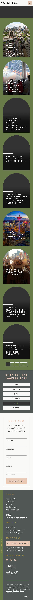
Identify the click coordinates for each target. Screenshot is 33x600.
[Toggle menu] (30, 3)
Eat (16, 394)
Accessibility (16, 591)
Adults (8, 457)
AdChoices (10, 592)
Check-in (9, 440)
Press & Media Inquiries (14, 533)
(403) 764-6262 (19, 425)
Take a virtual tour (12, 509)
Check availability (16, 481)
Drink (16, 389)
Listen (16, 398)
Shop (16, 408)
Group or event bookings (14, 547)
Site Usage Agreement (19, 584)
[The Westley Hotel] (9, 3)
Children (9, 466)
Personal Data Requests (15, 589)
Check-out (10, 449)
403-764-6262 (11, 527)
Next (23, 364)
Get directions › (11, 507)
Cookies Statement (21, 587)
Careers (22, 591)
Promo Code (10, 474)
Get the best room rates (18, 543)
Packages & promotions (14, 550)
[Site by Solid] (26, 596)
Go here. (22, 431)
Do (16, 385)
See (16, 403)
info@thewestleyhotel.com (15, 530)
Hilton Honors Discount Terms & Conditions (17, 586)
